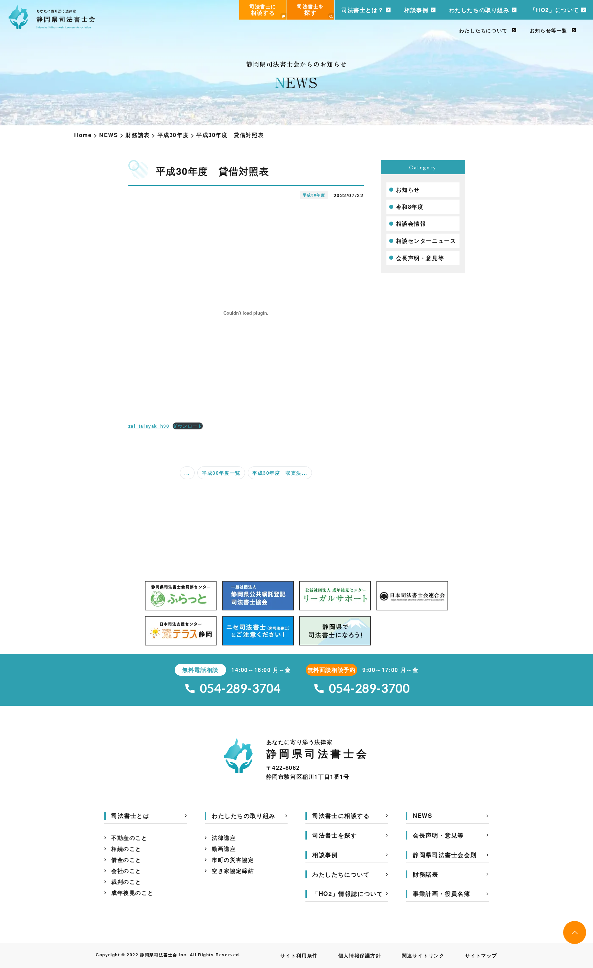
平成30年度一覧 (221, 472)
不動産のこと (129, 838)
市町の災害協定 (233, 860)
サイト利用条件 (299, 955)
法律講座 (224, 838)
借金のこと (126, 860)
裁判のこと (126, 882)
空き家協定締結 (233, 871)
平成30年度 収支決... (279, 472)
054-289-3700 (369, 688)
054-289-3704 (240, 688)
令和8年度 (410, 207)
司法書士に (262, 9)
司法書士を (310, 9)
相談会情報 (411, 223)
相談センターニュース (426, 241)
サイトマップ (481, 955)
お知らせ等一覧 (548, 30)
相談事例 (416, 10)
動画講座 (224, 849)
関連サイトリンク (423, 955)
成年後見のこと (132, 893)
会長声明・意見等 (420, 258)
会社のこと (126, 871)
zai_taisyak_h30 (149, 426)
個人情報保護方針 (359, 955)
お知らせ (408, 189)
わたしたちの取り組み (479, 10)
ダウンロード (188, 426)
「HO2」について (554, 10)
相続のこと (126, 849)
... (187, 472)
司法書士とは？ (362, 10)
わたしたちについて (483, 30)
